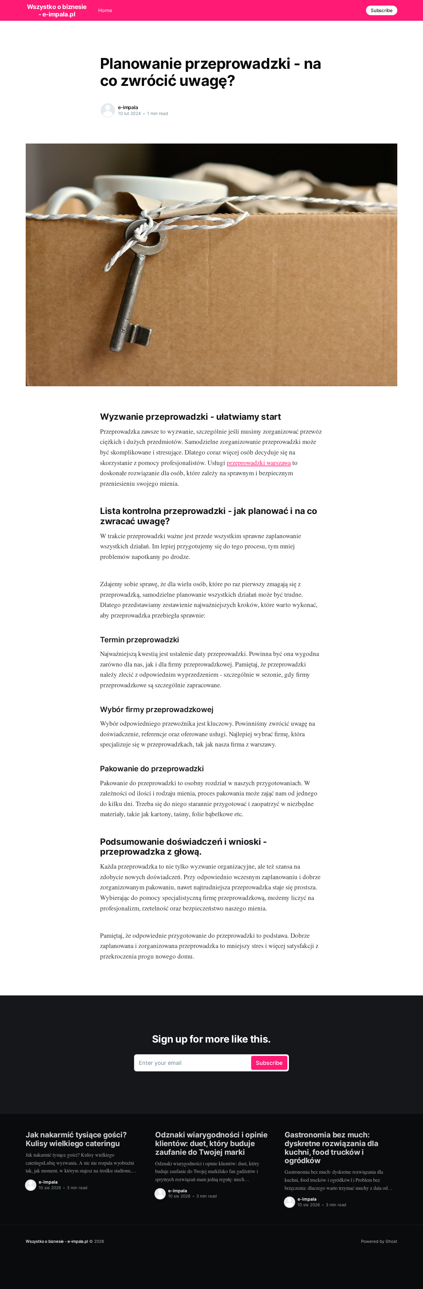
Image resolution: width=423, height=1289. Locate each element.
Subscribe (382, 10)
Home (105, 10)
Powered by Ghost (379, 1241)
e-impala (128, 107)
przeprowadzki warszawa (259, 462)
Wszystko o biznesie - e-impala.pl (56, 10)
